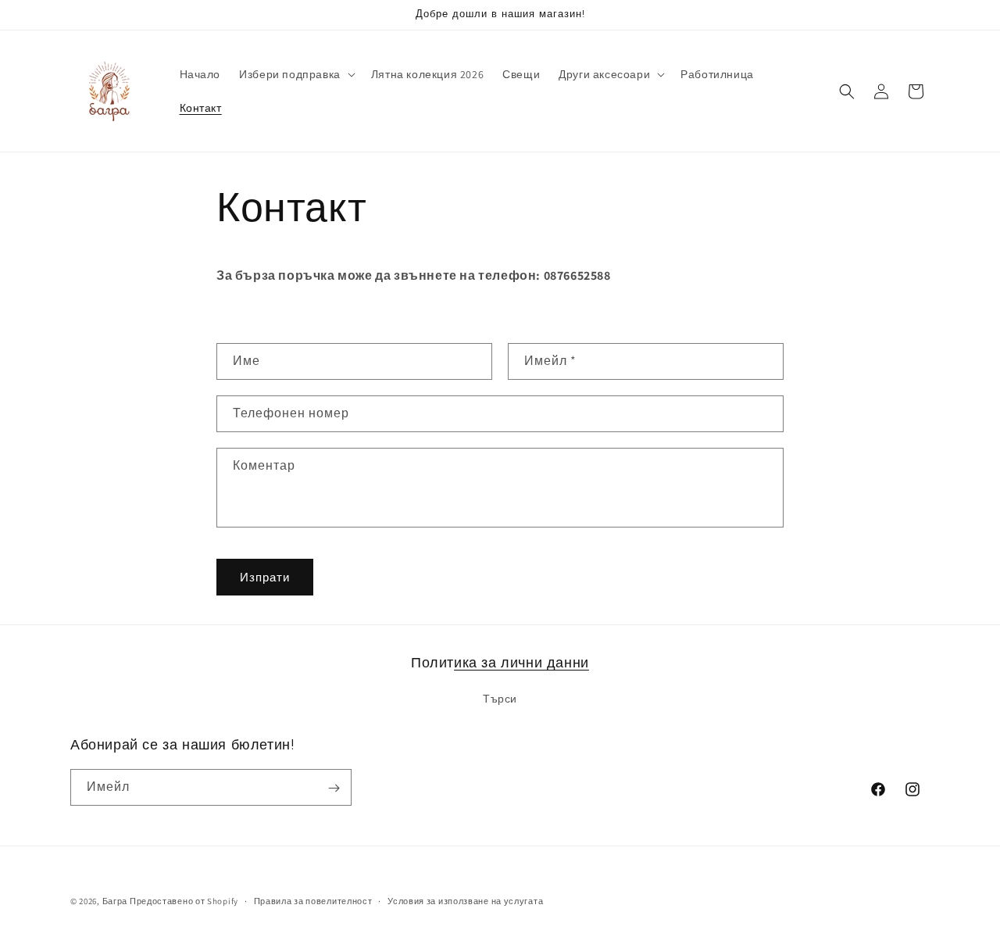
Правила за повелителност (313, 900)
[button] (296, 74)
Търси (500, 698)
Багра (115, 901)
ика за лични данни (521, 662)
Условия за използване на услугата (465, 900)
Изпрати (265, 577)
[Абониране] (333, 788)
